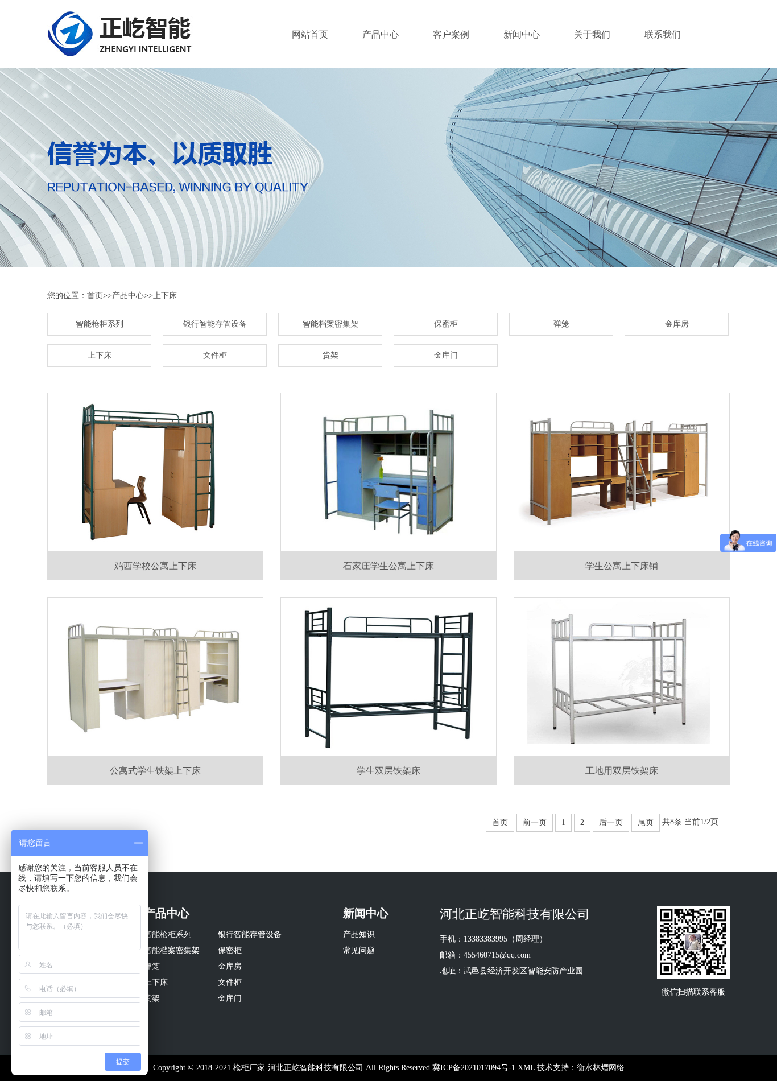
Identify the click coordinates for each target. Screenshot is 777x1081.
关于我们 (592, 34)
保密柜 (446, 324)
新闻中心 (521, 34)
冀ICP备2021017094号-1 (473, 1067)
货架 (330, 355)
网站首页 (310, 34)
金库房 (677, 324)
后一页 (611, 822)
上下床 (165, 295)
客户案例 (451, 34)
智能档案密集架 (330, 324)
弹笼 (561, 324)
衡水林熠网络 (601, 1067)
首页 (95, 295)
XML (526, 1067)
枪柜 (241, 1067)
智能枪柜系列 (99, 324)
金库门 (446, 355)
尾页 (646, 822)
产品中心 (380, 34)
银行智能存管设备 (215, 324)
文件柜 (215, 355)
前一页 (535, 822)
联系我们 (662, 34)
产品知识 (359, 934)
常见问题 (359, 950)
